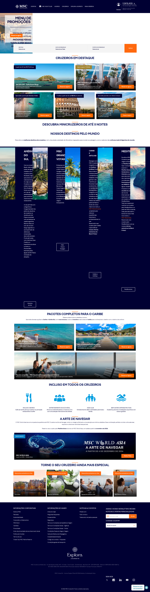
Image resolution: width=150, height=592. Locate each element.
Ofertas (33, 6)
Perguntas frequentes (53, 514)
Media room (83, 512)
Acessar (118, 9)
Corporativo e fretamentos (21, 520)
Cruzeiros (65, 6)
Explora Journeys (76, 6)
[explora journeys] (75, 553)
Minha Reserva (89, 6)
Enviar (133, 516)
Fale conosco (83, 514)
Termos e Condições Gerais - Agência (58, 525)
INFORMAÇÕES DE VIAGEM (56, 508)
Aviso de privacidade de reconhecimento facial (26, 531)
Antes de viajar (51, 512)
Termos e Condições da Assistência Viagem (59, 523)
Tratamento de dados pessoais (88, 517)
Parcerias (16, 514)
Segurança (50, 520)
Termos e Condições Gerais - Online (57, 528)
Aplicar (131, 48)
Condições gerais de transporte (56, 542)
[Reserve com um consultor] (146, 587)
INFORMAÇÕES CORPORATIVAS (24, 508)
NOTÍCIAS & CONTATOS (88, 508)
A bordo (57, 6)
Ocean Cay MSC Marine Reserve (22, 539)
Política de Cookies (18, 534)
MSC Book (16, 523)
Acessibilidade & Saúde (54, 537)
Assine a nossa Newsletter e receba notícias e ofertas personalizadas (120, 510)
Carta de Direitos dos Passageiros (56, 534)
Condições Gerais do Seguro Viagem (57, 531)
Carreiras (15, 525)
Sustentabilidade (18, 517)
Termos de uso (17, 537)
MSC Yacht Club (47, 6)
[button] (16, 35)
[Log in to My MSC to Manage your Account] (118, 4)
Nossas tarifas (51, 517)
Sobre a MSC (17, 512)
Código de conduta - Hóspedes (56, 539)
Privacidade (16, 528)
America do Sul (30, 304)
